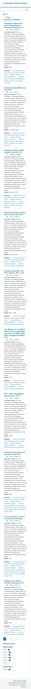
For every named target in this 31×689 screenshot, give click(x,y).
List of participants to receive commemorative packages (14, 518)
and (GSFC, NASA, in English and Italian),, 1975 (14, 333)
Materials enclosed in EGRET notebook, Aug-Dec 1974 (14, 151)
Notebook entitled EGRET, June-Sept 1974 (15, 89)
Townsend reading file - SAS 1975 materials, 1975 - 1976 (14, 272)
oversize (6, 669)
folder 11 (6, 655)
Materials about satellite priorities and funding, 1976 (14, 582)
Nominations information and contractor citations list (14, 453)
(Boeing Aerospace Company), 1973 (13, 25)
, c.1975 (14, 395)
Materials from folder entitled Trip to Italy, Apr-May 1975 (14, 213)
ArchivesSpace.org (14, 683)
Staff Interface (17, 681)
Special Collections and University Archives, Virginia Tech (14, 73)
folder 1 (6, 649)
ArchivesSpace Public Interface (15, 3)
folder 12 (6, 657)
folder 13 (6, 660)
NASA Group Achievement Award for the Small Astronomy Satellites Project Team (15, 509)
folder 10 (6, 652)
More (5, 663)
